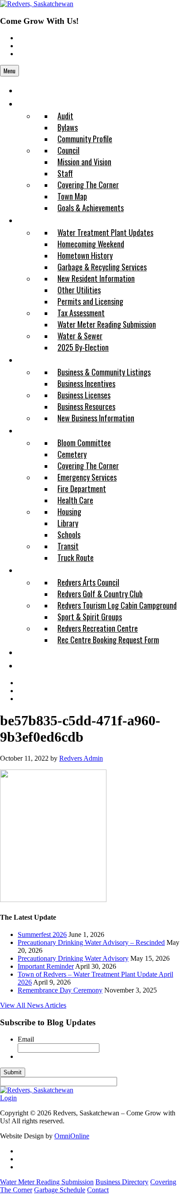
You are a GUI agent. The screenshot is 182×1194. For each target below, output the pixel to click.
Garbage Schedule (59, 1190)
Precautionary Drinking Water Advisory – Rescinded (91, 942)
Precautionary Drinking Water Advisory (73, 958)
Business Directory (121, 1182)
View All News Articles (33, 1005)
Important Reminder (46, 966)
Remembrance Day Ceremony (60, 990)
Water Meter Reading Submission (47, 1182)
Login (8, 1098)
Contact (98, 1190)
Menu (9, 70)
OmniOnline (71, 1136)
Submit (13, 1072)
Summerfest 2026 (42, 934)
